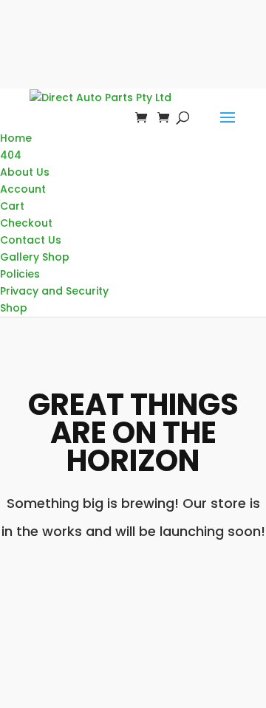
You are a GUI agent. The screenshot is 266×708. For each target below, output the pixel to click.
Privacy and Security (54, 290)
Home (16, 138)
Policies (20, 274)
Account (23, 189)
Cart (12, 206)
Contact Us (30, 240)
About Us (25, 172)
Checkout (26, 223)
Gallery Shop (34, 257)
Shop (13, 307)
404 (10, 155)
